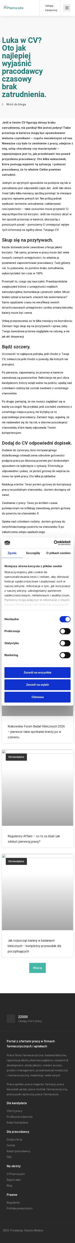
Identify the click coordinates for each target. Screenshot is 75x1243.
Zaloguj (49, 5)
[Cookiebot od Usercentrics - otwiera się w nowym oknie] (54, 542)
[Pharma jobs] (13, 2)
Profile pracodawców (20, 1116)
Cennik (11, 1145)
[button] (37, 968)
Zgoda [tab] (12, 553)
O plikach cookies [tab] (58, 553)
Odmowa (38, 697)
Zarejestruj (50, 10)
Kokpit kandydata (17, 1122)
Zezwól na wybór (37, 684)
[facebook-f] (6, 1235)
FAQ (9, 1157)
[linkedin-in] (13, 1235)
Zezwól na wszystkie (37, 672)
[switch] (65, 631)
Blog (9, 1185)
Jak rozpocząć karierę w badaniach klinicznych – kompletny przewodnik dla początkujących (34, 946)
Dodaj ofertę (14, 1139)
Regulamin (13, 1202)
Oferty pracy (14, 1111)
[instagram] (19, 1235)
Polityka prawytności (19, 1208)
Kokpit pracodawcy (18, 1151)
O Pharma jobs (16, 1174)
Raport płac (14, 1179)
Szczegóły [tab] (33, 553)
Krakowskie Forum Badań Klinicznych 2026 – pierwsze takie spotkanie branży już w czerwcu (36, 732)
